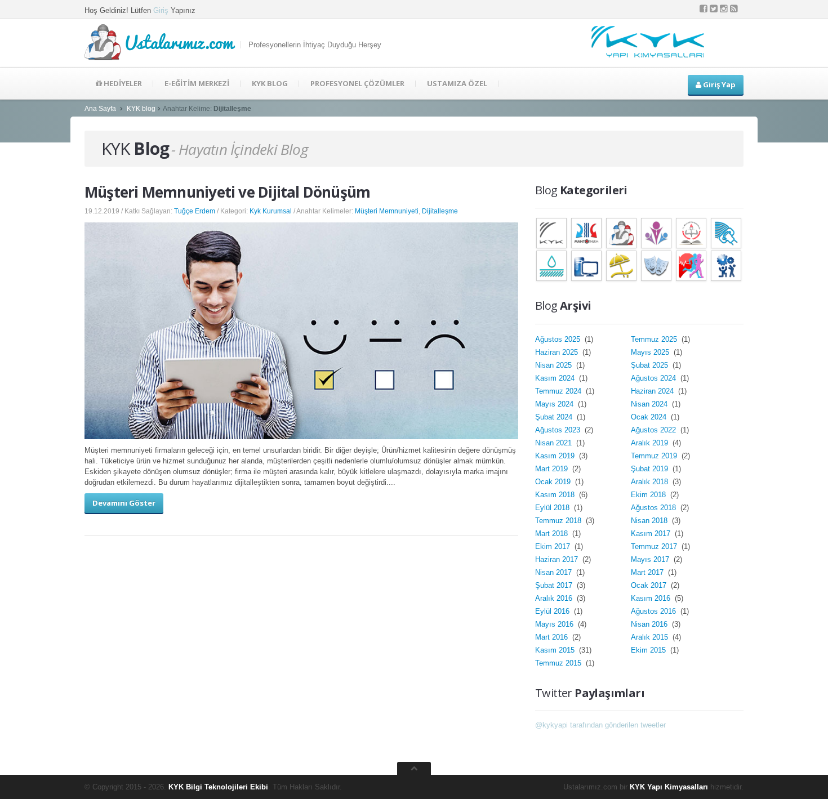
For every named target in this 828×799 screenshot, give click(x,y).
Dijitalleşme (440, 211)
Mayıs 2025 (651, 352)
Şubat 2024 (555, 417)
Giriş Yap (718, 84)
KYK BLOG (270, 83)
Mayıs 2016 (555, 624)
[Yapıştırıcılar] (726, 232)
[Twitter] (714, 9)
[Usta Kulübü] (621, 232)
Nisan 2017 (554, 572)
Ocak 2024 (650, 417)
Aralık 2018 (650, 481)
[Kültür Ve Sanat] (656, 265)
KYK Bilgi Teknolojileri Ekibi (218, 787)
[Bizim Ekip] (656, 232)
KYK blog (141, 109)
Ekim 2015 (649, 650)
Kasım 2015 (556, 650)
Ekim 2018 (649, 494)
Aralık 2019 (650, 443)
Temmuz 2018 (559, 520)
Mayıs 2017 (651, 559)
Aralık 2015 (650, 637)
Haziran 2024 (653, 391)
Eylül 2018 (553, 507)
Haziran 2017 (557, 559)
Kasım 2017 (652, 533)
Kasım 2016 (652, 598)
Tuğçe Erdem (194, 211)
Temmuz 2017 (655, 546)
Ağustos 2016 (654, 611)
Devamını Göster (123, 503)
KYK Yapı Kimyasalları (669, 787)
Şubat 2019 (650, 469)
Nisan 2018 (650, 520)
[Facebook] (703, 9)
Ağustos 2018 (654, 507)
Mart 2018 (552, 533)
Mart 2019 (552, 469)
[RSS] (734, 9)
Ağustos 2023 (558, 430)
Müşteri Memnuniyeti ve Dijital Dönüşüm (227, 192)
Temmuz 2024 (559, 391)
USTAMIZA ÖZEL (457, 83)
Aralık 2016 (555, 598)
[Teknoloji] (586, 265)
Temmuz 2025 (655, 339)
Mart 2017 (648, 572)
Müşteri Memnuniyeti (387, 211)
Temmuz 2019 (655, 456)
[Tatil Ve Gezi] (621, 265)
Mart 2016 (552, 637)
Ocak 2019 (554, 481)
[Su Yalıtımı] (551, 265)
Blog (135, 148)
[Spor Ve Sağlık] (691, 265)
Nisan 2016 (650, 624)
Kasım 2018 (556, 494)
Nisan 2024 (650, 404)
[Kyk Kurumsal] (551, 232)
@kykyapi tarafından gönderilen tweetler (600, 725)
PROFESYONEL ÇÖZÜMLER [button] (357, 83)
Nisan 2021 (554, 443)
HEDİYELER (122, 83)
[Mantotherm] (586, 232)
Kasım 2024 (556, 378)
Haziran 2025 (557, 352)
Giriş (160, 10)
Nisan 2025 (554, 365)
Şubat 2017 (555, 585)
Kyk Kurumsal (271, 211)
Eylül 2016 (553, 611)
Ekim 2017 (553, 546)
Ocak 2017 (650, 585)
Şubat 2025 (650, 365)
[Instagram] (724, 9)
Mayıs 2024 (555, 404)
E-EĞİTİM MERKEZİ (196, 83)
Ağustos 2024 (654, 378)
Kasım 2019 (556, 456)
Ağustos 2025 (558, 339)
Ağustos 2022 (654, 430)
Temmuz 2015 (559, 663)
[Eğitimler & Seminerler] (691, 232)
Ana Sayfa (100, 109)
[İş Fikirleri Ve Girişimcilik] (726, 265)
